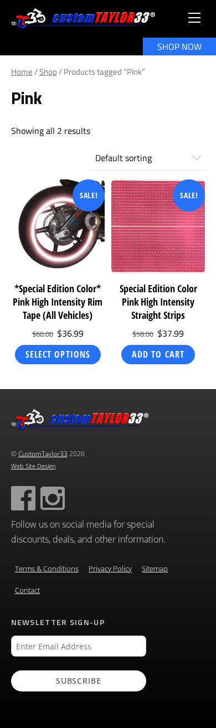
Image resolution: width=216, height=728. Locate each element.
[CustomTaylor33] (83, 24)
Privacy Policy (110, 569)
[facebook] (23, 497)
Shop (48, 71)
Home (22, 71)
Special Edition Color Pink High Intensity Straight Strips (158, 302)
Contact (27, 590)
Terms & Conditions (47, 569)
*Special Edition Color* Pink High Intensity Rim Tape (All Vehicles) (57, 302)
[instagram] (52, 497)
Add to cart (158, 354)
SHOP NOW (179, 46)
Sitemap (155, 569)
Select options (57, 354)
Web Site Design (33, 466)
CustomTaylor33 (43, 453)
